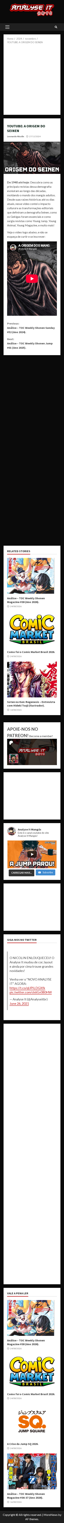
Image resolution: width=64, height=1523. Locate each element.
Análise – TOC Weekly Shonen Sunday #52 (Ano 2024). (31, 328)
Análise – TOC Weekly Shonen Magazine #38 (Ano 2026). (32, 576)
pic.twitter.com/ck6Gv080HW (31, 992)
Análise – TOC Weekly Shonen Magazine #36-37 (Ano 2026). (32, 1471)
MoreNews (51, 1514)
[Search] (56, 27)
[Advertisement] (32, 78)
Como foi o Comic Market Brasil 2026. (32, 629)
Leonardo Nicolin (15, 136)
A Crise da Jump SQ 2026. (32, 1421)
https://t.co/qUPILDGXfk (27, 988)
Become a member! (41, 736)
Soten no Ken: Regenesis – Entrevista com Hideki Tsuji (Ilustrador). (32, 679)
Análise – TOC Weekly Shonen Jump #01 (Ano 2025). (30, 343)
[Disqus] (32, 403)
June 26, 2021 (19, 1003)
